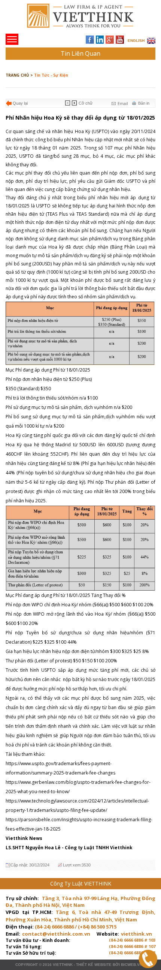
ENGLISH (136, 41)
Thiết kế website (94, 965)
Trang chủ (57, 19)
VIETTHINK (63, 965)
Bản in (143, 103)
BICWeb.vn (131, 965)
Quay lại (20, 103)
